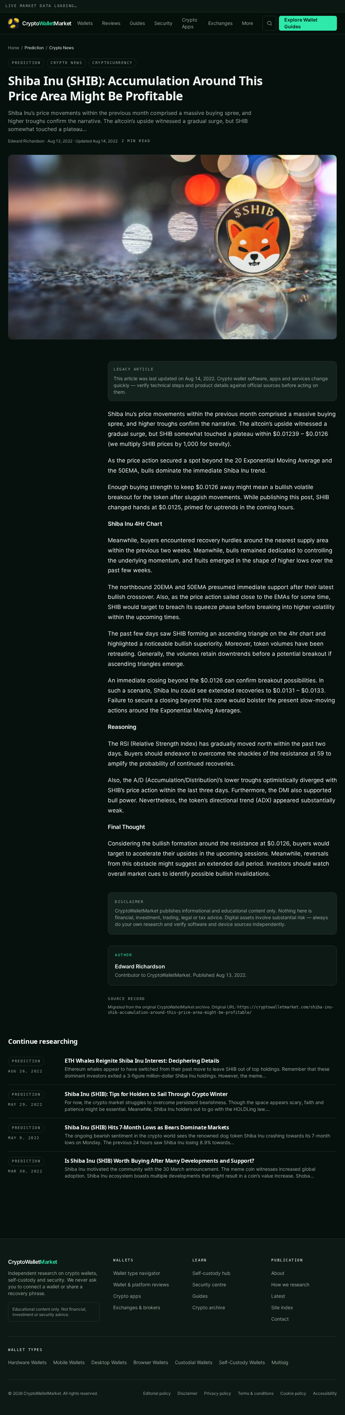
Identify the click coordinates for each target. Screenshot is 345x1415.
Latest (278, 1296)
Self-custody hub (211, 1273)
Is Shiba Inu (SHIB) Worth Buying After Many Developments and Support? (159, 1160)
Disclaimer (187, 1393)
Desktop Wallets (109, 1362)
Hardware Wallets (27, 1362)
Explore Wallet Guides (300, 23)
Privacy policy (217, 1393)
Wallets (85, 23)
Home (13, 47)
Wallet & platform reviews (141, 1284)
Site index (282, 1307)
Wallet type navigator (136, 1273)
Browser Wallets (150, 1362)
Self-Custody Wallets (242, 1362)
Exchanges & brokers (136, 1307)
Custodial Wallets (193, 1362)
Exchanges (220, 23)
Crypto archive (208, 1307)
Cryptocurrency (112, 63)
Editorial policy (157, 1393)
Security (163, 23)
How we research (290, 1284)
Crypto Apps (189, 23)
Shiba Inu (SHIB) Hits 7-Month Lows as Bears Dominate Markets (147, 1127)
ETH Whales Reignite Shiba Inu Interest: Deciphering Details (142, 1060)
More (247, 23)
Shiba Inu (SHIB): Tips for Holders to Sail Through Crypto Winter (146, 1094)
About (277, 1273)
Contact (280, 1319)
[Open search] (269, 23)
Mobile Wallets (69, 1362)
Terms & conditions (256, 1393)
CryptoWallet (32, 1261)
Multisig (280, 1362)
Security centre (209, 1284)
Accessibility (325, 1393)
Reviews (111, 23)
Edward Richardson (26, 140)
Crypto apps (127, 1296)
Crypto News (66, 63)
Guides (137, 23)
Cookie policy (293, 1393)
